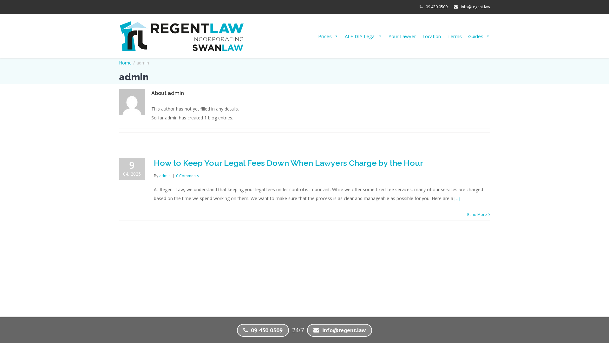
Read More (477, 214)
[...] (457, 198)
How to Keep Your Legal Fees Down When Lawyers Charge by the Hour (288, 163)
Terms (454, 36)
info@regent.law (475, 7)
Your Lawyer (402, 36)
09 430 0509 (437, 7)
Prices (325, 36)
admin (165, 175)
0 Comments (187, 175)
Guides (475, 36)
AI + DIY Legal (360, 36)
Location (431, 36)
